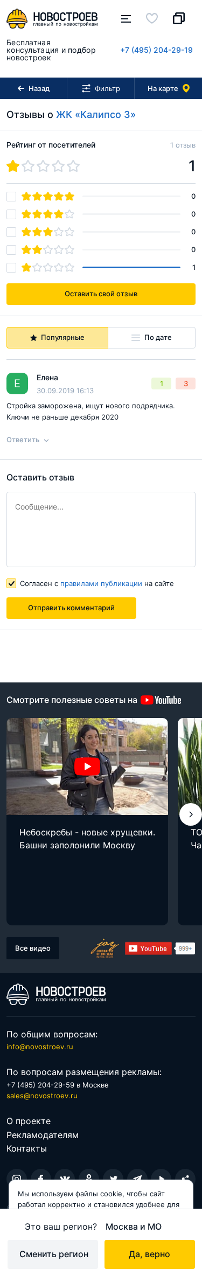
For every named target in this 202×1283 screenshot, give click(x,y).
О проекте (28, 1120)
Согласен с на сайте (97, 583)
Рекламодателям (42, 1134)
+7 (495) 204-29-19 (156, 49)
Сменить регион (53, 1254)
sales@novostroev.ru (42, 1095)
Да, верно (149, 1254)
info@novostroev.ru (39, 1046)
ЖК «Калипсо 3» (96, 114)
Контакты (26, 1148)
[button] (190, 814)
